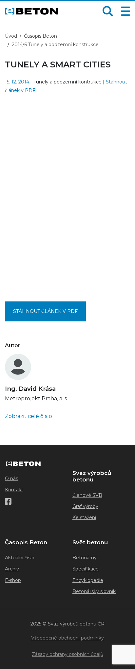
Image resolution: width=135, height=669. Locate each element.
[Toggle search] (108, 11)
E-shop (13, 580)
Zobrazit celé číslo (28, 416)
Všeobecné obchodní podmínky (67, 638)
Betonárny (84, 558)
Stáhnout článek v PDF (45, 311)
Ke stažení (84, 517)
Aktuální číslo (19, 558)
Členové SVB (87, 495)
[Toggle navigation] (124, 11)
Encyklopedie (87, 580)
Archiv (12, 569)
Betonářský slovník (94, 591)
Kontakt (14, 490)
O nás (11, 478)
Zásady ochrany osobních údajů (67, 654)
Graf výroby (85, 506)
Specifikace (85, 569)
